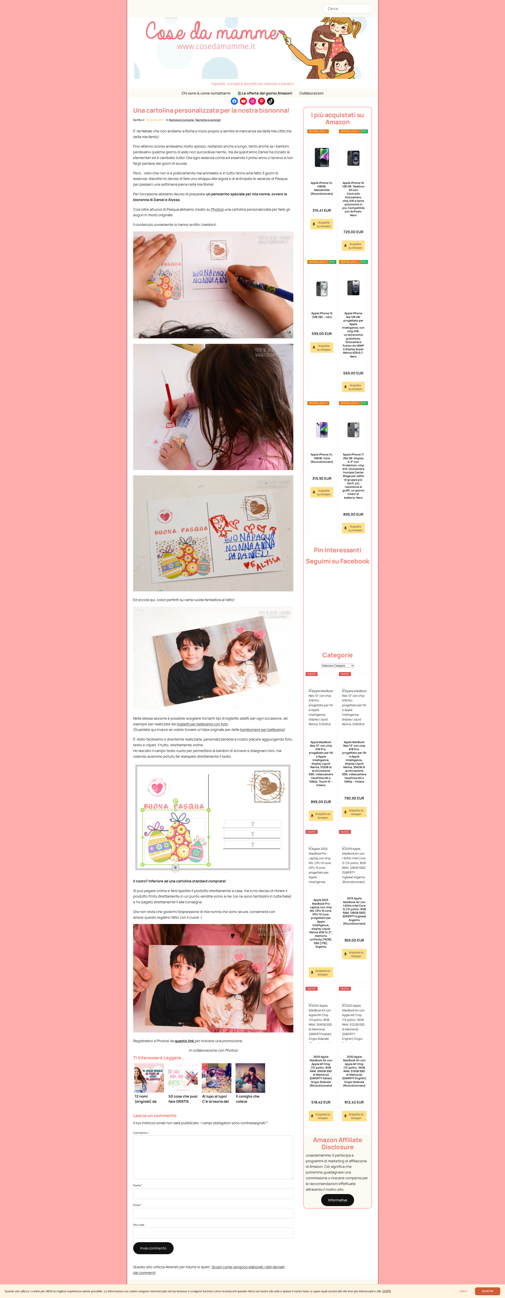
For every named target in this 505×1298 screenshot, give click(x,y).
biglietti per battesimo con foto (202, 724)
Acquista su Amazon (324, 224)
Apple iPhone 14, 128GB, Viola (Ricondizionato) (321, 458)
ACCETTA (487, 1291)
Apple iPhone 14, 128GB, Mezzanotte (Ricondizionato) (321, 188)
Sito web (138, 1225)
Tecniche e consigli (208, 120)
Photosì (217, 209)
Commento (141, 1133)
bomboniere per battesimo (262, 729)
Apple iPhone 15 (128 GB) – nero (321, 315)
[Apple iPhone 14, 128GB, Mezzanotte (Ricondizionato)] (321, 157)
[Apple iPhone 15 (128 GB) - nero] (321, 288)
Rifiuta (463, 1291)
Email (137, 1205)
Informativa (337, 1200)
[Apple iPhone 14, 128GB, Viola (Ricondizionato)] (321, 429)
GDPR (386, 1291)
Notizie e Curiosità (181, 120)
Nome (137, 1185)
